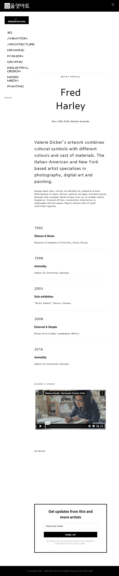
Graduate (8, 98)
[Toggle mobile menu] (113, 4)
